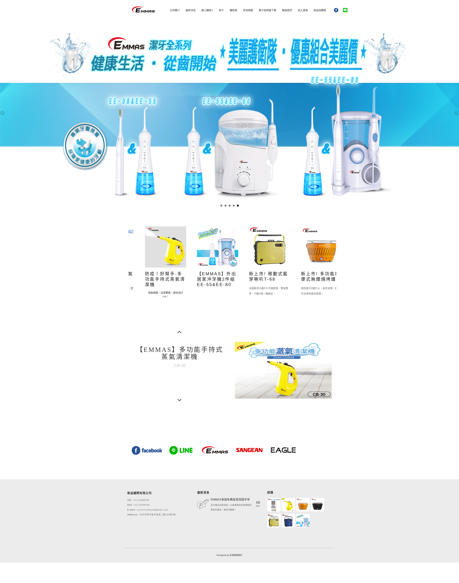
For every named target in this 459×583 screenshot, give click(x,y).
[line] (345, 8)
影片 (221, 10)
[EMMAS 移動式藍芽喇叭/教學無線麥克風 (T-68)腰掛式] (274, 520)
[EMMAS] (215, 449)
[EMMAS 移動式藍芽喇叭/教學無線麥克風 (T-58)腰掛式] (288, 520)
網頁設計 (238, 555)
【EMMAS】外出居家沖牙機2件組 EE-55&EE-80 (205, 279)
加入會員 (303, 10)
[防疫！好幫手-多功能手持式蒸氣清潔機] (154, 246)
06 (258, 504)
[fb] (336, 8)
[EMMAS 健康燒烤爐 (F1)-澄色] (303, 504)
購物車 (233, 10)
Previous (2, 113)
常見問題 (248, 10)
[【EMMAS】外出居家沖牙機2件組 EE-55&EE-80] (206, 246)
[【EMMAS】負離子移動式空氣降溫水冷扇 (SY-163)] (274, 504)
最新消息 (191, 10)
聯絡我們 (287, 10)
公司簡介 (175, 10)
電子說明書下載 (267, 10)
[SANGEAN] (249, 449)
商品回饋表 (320, 10)
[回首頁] (143, 10)
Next (456, 113)
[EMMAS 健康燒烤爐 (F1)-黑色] (317, 504)
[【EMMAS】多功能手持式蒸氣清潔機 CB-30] (288, 504)
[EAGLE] (283, 449)
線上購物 (206, 10)
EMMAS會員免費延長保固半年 (230, 499)
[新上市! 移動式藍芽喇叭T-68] (258, 246)
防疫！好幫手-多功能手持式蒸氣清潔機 (154, 279)
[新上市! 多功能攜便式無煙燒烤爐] (310, 246)
